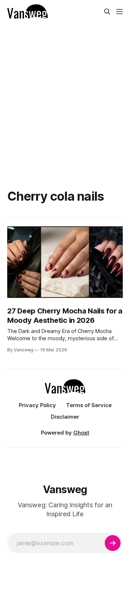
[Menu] (119, 11)
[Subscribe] (113, 543)
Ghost (81, 432)
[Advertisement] (65, 92)
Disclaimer (65, 416)
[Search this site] (107, 11)
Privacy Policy (37, 405)
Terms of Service (89, 405)
